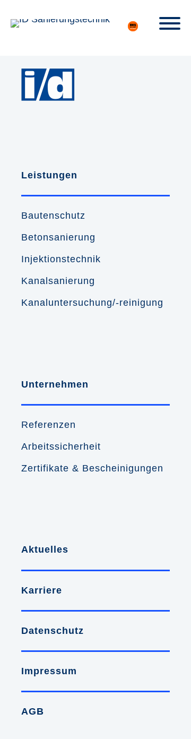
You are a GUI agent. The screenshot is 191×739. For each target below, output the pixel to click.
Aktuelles (44, 549)
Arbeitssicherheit (61, 446)
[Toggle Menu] (169, 23)
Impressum (49, 671)
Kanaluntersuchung (66, 302)
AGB (32, 711)
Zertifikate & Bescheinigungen (92, 468)
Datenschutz (52, 630)
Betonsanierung (58, 237)
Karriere (41, 590)
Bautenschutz (53, 215)
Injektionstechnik (61, 259)
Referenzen (48, 424)
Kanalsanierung (58, 281)
